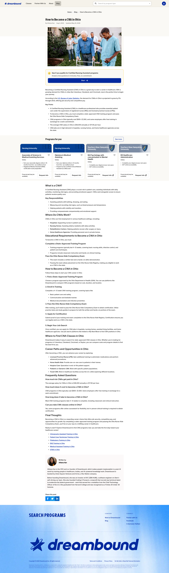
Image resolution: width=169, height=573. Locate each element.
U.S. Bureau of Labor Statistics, (69, 98)
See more (118, 139)
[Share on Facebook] (47, 498)
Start (83, 80)
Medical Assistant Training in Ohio (62, 446)
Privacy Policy (108, 561)
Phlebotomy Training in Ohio (60, 440)
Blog (58, 3)
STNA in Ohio (55, 449)
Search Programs (47, 515)
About (51, 3)
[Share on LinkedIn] (57, 498)
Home (69, 12)
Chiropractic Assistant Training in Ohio (64, 434)
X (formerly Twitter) (133, 524)
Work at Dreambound (112, 517)
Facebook (129, 521)
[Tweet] (52, 498)
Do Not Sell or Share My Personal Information (127, 561)
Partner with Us (131, 517)
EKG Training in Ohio (57, 443)
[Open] (150, 3)
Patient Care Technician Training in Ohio (64, 437)
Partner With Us (40, 3)
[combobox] (124, 3)
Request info (43, 175)
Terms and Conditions (96, 561)
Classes (28, 3)
